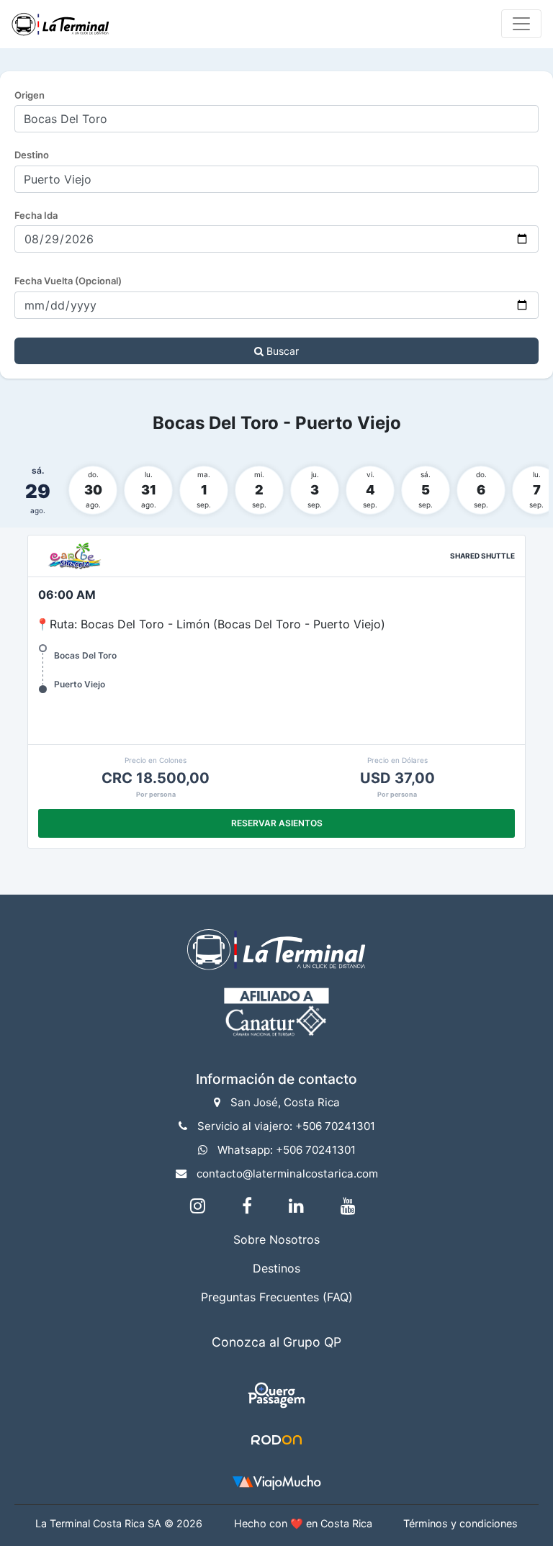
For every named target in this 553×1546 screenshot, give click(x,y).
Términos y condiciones (460, 1523)
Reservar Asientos (277, 823)
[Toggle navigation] (521, 23)
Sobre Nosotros (276, 1239)
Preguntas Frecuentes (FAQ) (277, 1297)
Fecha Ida (36, 215)
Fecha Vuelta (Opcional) (68, 280)
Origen (29, 95)
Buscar (281, 351)
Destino (31, 155)
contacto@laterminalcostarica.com (287, 1173)
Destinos (276, 1268)
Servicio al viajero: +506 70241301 (286, 1126)
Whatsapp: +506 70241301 (286, 1150)
